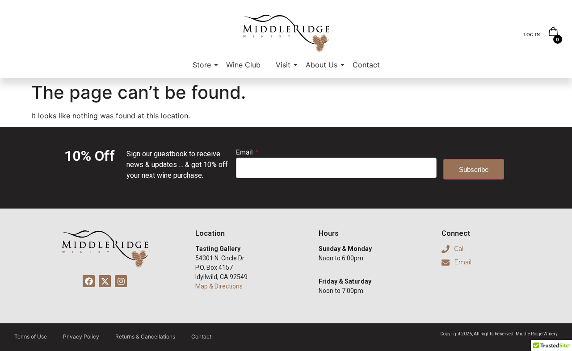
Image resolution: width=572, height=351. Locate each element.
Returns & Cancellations (145, 336)
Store (202, 64)
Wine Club (243, 64)
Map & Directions (219, 286)
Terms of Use (30, 336)
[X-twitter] (105, 281)
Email (244, 152)
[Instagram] (121, 281)
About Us (321, 64)
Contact (366, 64)
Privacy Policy (81, 336)
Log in (531, 34)
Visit (283, 64)
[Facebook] (89, 281)
